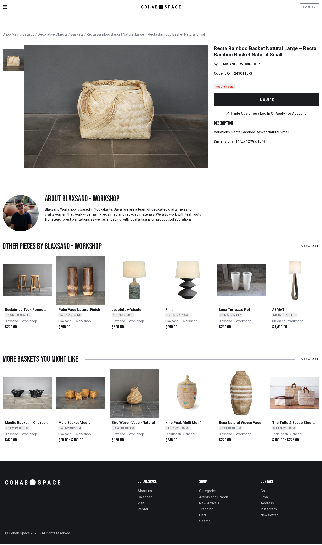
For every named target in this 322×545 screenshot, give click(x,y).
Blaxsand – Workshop (239, 64)
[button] (242, 113)
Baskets (77, 34)
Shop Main (11, 34)
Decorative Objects (53, 34)
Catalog (28, 34)
